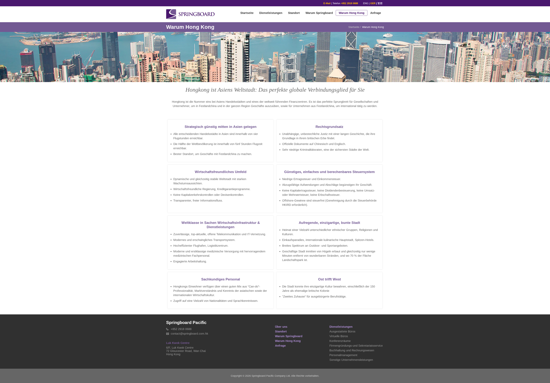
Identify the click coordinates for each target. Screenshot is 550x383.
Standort (294, 12)
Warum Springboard (319, 12)
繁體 (380, 3)
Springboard (190, 14)
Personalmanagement (343, 355)
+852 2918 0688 (181, 329)
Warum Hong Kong (351, 12)
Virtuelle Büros (338, 336)
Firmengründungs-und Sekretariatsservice (356, 345)
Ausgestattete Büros (342, 331)
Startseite (247, 12)
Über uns (281, 326)
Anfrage (375, 12)
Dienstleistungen (270, 12)
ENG (365, 3)
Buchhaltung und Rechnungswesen (351, 350)
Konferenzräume (340, 340)
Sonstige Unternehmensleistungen (351, 359)
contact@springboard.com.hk (189, 333)
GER (372, 3)
